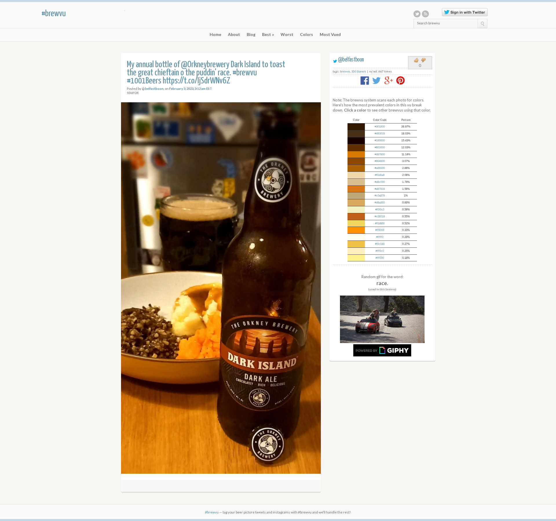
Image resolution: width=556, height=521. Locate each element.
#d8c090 (380, 182)
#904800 (380, 161)
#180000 (380, 140)
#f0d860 (380, 223)
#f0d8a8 (380, 175)
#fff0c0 (380, 250)
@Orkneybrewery (205, 65)
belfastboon (154, 88)
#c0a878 (380, 195)
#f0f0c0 (379, 209)
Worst (287, 34)
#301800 (380, 126)
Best (268, 34)
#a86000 (380, 168)
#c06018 (380, 216)
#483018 (380, 133)
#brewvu (53, 13)
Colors (306, 34)
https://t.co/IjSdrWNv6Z (196, 81)
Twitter (417, 13)
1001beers (358, 71)
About (234, 34)
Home (215, 34)
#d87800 (380, 154)
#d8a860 (380, 202)
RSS (425, 13)
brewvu (345, 71)
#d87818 (380, 188)
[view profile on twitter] (335, 60)
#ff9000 (379, 230)
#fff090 (380, 257)
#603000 (380, 147)
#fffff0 (379, 237)
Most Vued (330, 34)
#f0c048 (380, 244)
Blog (251, 34)
